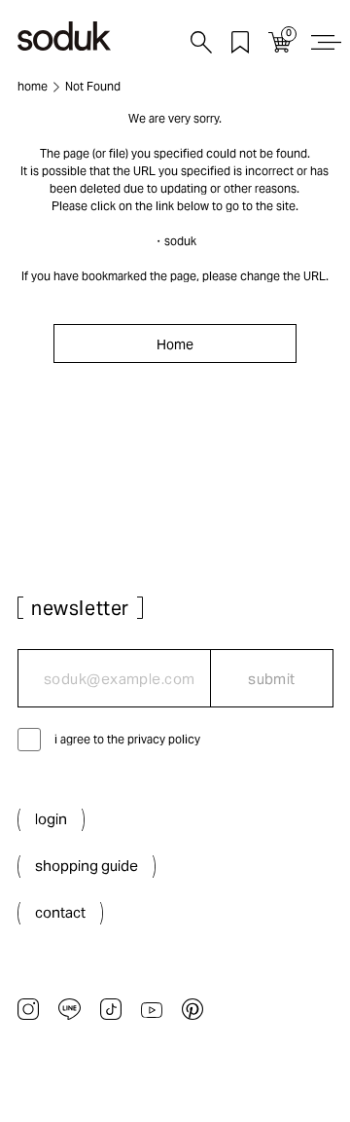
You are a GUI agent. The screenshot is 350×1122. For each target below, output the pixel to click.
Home (175, 344)
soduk (180, 241)
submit (272, 679)
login (51, 819)
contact (60, 912)
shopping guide (86, 865)
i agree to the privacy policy (127, 739)
